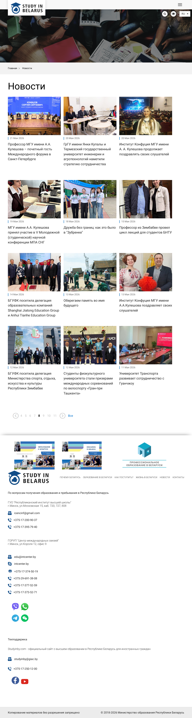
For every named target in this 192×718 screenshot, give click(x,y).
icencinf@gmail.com (27, 513)
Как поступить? (124, 477)
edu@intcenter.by (25, 557)
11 (55, 415)
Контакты (178, 477)
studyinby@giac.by (26, 659)
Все (70, 415)
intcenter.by (21, 563)
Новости (165, 477)
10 (49, 415)
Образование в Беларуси (97, 477)
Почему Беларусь (70, 477)
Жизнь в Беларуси (146, 477)
